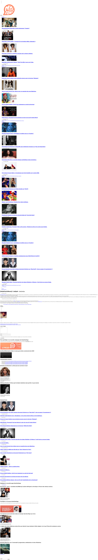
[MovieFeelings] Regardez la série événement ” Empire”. (16, 38)
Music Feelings (4, 76)
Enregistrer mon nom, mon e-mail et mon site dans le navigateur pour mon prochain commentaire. (16, 346)
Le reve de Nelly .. (4, 452)
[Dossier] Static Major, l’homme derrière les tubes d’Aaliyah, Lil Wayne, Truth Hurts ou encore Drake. (26, 291)
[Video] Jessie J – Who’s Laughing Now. (10, 476)
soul (2, 239)
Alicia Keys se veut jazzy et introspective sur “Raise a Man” (9, 333)
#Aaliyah (18, 311)
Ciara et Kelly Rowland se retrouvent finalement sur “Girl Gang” (16, 462)
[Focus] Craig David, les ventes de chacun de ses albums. (14, 486)
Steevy (1, 328)
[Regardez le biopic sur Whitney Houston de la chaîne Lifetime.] (9, 61)
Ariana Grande (7, 239)
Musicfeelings (4, 494)
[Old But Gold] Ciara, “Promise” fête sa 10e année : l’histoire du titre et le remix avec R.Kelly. (24, 236)
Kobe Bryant (4, 130)
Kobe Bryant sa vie (8, 130)
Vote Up (1, 315)
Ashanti (10, 239)
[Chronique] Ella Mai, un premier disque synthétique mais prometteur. (19, 169)
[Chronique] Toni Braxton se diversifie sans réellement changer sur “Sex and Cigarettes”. (24, 156)
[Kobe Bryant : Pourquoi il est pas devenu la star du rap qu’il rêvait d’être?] (9, 125)
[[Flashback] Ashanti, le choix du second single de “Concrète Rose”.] (9, 223)
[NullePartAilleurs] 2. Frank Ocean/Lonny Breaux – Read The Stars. (10, 334)
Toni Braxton (8, 185)
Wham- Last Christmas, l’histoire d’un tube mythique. (15, 211)
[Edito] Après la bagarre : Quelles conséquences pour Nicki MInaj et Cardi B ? (21, 265)
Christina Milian (14, 75)
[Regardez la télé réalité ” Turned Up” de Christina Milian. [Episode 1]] (7, 49)
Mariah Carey (4, 185)
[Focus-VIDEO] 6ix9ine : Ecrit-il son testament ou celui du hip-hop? (18, 114)
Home (3, 298)
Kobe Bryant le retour (20, 130)
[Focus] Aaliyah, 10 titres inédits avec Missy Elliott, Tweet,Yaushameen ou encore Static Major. (17, 314)
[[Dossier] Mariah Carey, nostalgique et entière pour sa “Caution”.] (9, 141)
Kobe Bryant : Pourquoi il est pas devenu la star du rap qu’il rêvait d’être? (20, 127)
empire (8, 75)
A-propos (4, 296)
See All (3, 131)
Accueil (3, 26)
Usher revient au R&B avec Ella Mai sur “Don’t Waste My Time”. (15, 459)
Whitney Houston (4, 75)
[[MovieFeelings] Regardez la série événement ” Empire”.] (9, 36)
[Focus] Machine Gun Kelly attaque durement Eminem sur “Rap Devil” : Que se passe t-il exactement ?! (27, 278)
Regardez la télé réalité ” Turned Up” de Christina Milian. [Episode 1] (18, 51)
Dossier (13, 185)
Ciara (4, 239)
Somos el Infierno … (5, 479)
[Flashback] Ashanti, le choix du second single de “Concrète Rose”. (18, 224)
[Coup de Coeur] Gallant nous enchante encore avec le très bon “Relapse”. (20, 88)
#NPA (14, 310)
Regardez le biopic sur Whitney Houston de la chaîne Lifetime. (17, 63)
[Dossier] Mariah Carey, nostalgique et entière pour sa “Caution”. (18, 143)
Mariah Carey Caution (18, 185)
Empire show (18, 75)
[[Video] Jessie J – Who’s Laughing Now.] (5, 474)
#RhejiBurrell (40, 311)
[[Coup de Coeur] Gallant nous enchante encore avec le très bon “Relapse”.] (9, 86)
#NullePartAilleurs (3, 304)
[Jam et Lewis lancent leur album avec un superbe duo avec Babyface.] (9, 99)
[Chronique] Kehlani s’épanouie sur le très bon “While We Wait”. (16, 435)
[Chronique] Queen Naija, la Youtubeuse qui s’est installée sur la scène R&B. (20, 182)
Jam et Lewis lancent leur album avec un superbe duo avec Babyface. (19, 101)
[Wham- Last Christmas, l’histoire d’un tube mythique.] (9, 210)
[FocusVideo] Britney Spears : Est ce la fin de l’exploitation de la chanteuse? (19, 489)
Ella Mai (11, 185)
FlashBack (3, 187)
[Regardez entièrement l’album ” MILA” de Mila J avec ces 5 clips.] (9, 70)
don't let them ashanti (15, 239)
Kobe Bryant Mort (14, 130)
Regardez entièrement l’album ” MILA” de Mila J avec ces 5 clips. (18, 72)
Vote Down (2, 316)
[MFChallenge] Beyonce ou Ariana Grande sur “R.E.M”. (15, 198)
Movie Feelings (4, 27)
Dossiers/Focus (4, 241)
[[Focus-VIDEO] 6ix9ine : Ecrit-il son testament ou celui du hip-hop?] (9, 112)
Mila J (10, 75)
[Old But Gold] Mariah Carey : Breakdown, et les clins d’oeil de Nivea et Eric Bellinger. (21, 425)
